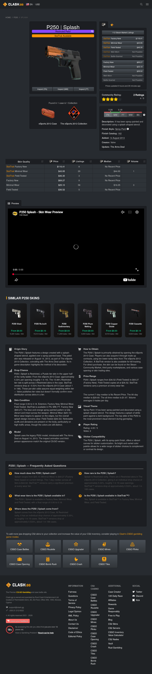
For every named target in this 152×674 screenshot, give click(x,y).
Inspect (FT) (83, 89)
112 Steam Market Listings (123, 32)
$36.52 (61, 189)
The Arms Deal (117, 146)
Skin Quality (24, 161)
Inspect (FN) (42, 89)
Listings (79, 161)
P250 (16, 17)
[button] (29, 4)
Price (55, 161)
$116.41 (61, 166)
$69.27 (61, 180)
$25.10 (61, 184)
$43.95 (61, 171)
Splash (71, 27)
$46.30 (61, 175)
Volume (134, 161)
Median (107, 161)
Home (8, 17)
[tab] (103, 25)
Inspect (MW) (63, 89)
